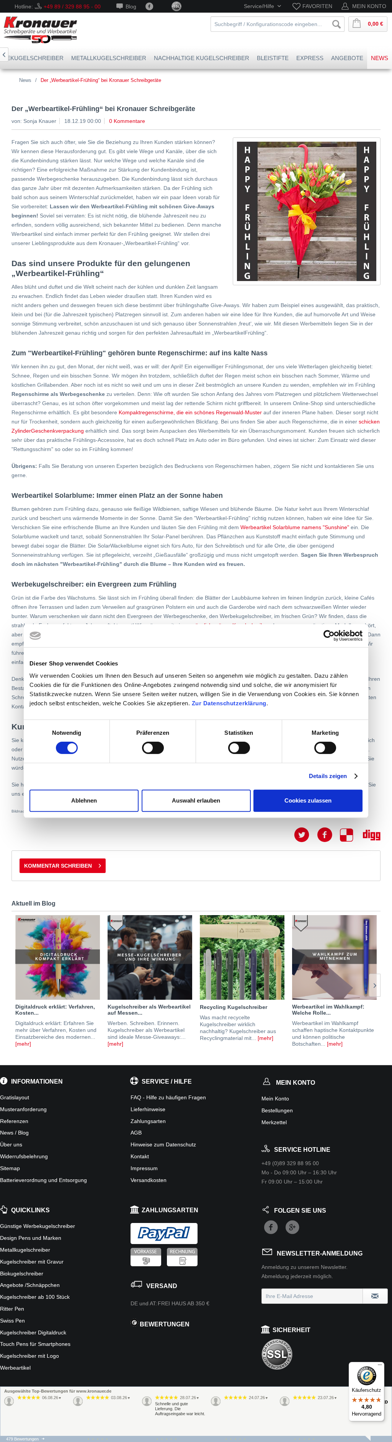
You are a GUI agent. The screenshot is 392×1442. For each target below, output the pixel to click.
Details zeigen (328, 776)
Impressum (144, 1168)
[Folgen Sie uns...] (149, 6)
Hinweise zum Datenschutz (163, 1144)
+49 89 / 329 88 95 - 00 (72, 6)
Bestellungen (277, 1110)
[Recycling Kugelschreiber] (242, 957)
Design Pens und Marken (30, 1238)
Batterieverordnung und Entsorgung (43, 1180)
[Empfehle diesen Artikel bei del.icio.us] (351, 835)
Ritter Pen (12, 1309)
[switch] (153, 748)
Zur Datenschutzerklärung (229, 703)
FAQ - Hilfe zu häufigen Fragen (168, 1097)
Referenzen (14, 1121)
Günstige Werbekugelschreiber (37, 1226)
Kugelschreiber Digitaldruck (33, 1332)
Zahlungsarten (148, 1121)
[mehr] (23, 1044)
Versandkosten (149, 1180)
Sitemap (10, 1168)
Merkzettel (274, 1122)
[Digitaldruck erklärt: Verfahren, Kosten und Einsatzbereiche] (57, 957)
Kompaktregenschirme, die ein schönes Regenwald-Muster (190, 412)
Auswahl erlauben (196, 800)
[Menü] (379, 1366)
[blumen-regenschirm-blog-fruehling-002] (307, 211)
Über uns (11, 1144)
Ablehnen (84, 800)
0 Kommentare (127, 121)
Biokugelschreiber (21, 1273)
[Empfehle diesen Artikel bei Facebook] (328, 835)
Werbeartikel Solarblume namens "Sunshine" (294, 527)
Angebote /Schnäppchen (30, 1285)
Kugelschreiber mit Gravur (32, 1262)
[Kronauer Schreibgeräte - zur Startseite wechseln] (40, 29)
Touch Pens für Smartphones (35, 1344)
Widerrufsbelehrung (24, 1156)
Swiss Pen (12, 1321)
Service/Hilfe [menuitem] (260, 6)
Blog (131, 6)
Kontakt (140, 1156)
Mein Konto (275, 1098)
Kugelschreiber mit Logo (29, 1356)
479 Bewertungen (22, 1439)
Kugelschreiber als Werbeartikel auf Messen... (149, 1010)
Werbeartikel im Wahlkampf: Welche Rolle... (328, 1010)
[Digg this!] (372, 835)
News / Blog (14, 1133)
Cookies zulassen (308, 800)
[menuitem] (313, 6)
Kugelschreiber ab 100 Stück (35, 1297)
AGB (136, 1133)
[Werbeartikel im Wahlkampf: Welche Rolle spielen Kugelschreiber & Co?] (334, 957)
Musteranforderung (23, 1109)
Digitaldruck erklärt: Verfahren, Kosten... (55, 1010)
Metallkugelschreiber (25, 1250)
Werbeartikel (15, 1368)
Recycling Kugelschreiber (233, 1007)
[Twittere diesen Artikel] (305, 835)
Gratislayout (14, 1097)
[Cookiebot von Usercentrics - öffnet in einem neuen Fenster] (329, 635)
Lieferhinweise (148, 1109)
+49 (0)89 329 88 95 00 (290, 1163)
